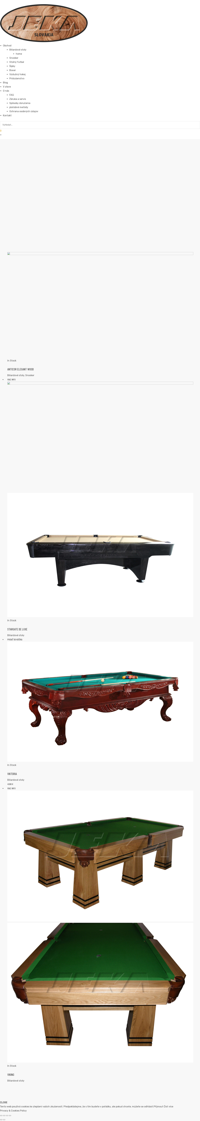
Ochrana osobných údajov (23, 111)
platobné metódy (18, 107)
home (19, 53)
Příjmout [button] (158, 1106)
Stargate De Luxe (17, 629)
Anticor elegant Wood (20, 369)
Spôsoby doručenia (19, 103)
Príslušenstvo (16, 78)
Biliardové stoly (17, 49)
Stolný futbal (16, 62)
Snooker (29, 375)
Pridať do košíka (14, 639)
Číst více (168, 1106)
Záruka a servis (17, 99)
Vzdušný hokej (17, 74)
